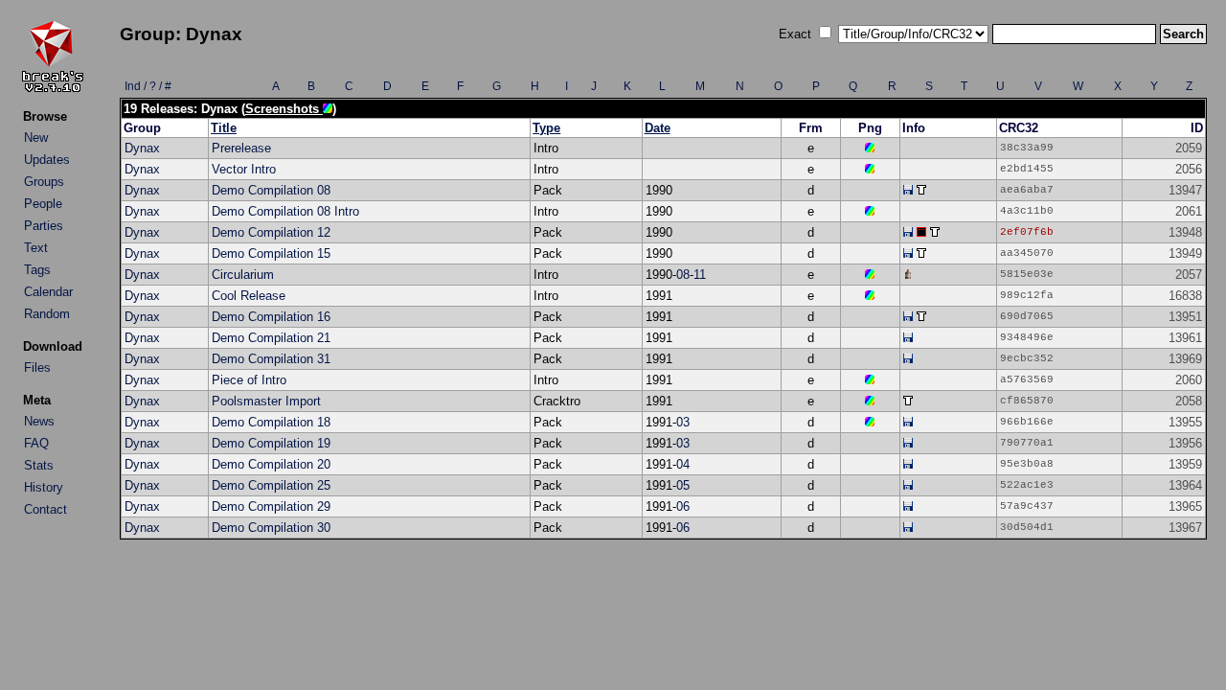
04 (683, 464)
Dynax (142, 148)
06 (683, 506)
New (36, 137)
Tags (37, 270)
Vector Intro (244, 169)
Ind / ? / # (148, 86)
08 (683, 274)
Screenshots (284, 109)
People (43, 203)
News (39, 421)
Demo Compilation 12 (271, 232)
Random (47, 314)
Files (37, 367)
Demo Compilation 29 (271, 506)
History (43, 487)
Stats (39, 465)
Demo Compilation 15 (271, 253)
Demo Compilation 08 (271, 190)
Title (224, 128)
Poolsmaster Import (266, 401)
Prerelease (241, 148)
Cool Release (248, 295)
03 (683, 422)
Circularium (243, 274)
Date (657, 128)
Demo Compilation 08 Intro (285, 211)
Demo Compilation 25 (271, 485)
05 (683, 485)
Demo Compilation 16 (271, 317)
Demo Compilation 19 (271, 443)
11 (699, 274)
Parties (43, 225)
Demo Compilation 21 (271, 338)
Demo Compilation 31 (271, 359)
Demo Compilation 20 (271, 464)
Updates (47, 159)
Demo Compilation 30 (271, 527)
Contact (45, 509)
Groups (44, 181)
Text (36, 248)
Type (546, 128)
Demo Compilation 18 (271, 422)
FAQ (36, 443)
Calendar (48, 292)
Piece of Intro (249, 380)
